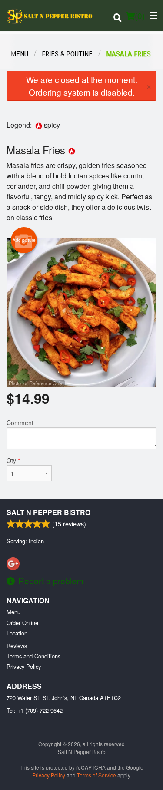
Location (17, 633)
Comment (20, 422)
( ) (140, 15)
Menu (13, 612)
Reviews (17, 645)
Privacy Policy (24, 666)
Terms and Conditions (33, 656)
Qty (13, 460)
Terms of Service (96, 775)
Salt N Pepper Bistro (48, 512)
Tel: (35, 710)
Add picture (24, 240)
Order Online (22, 622)
